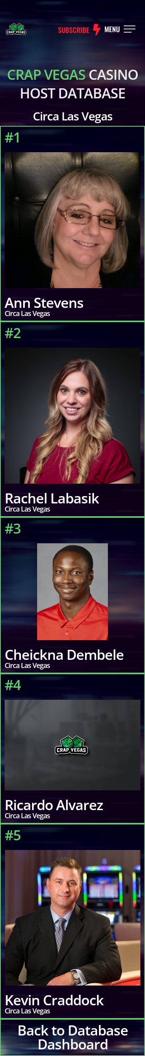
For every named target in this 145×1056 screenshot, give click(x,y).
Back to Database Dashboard (72, 1037)
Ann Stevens (44, 302)
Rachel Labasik (52, 498)
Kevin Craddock (54, 1000)
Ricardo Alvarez (54, 804)
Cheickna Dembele (64, 654)
